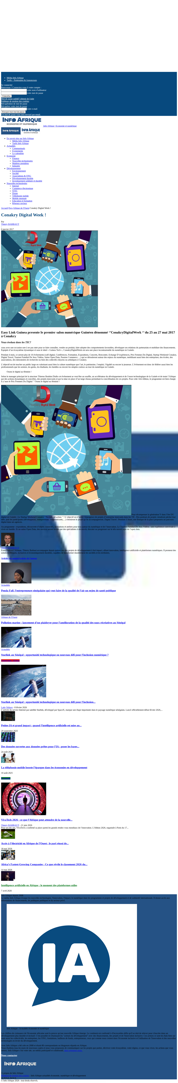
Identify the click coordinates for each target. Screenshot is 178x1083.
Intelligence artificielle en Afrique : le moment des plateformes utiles (39, 885)
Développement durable (22, 178)
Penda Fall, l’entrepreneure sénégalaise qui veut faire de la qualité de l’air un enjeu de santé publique (58, 590)
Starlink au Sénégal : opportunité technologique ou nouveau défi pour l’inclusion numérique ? (55, 654)
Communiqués (18, 148)
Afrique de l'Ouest (21, 208)
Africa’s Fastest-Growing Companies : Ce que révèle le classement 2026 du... (44, 864)
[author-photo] (7, 545)
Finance (15, 158)
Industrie (16, 166)
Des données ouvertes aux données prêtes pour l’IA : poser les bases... (40, 746)
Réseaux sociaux (19, 203)
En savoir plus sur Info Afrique (20, 138)
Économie (5, 778)
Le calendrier (18, 153)
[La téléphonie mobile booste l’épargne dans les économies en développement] (8, 762)
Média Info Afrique (15, 78)
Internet (15, 186)
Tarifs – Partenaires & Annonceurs (22, 80)
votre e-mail (32, 109)
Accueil (4, 208)
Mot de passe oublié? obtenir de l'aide (17, 99)
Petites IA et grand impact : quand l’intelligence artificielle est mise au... (41, 725)
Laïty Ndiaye (7, 707)
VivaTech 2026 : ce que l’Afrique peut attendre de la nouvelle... (36, 819)
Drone (15, 193)
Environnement (19, 171)
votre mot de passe (35, 93)
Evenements (17, 151)
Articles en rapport (10, 558)
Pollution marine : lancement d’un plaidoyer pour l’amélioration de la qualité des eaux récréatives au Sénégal (63, 622)
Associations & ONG (21, 176)
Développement (14, 168)
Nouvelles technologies (22, 161)
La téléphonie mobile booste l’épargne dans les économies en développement (44, 767)
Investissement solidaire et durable (27, 181)
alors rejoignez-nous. (73, 1050)
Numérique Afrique (10, 660)
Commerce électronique (22, 188)
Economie (11, 156)
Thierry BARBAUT (10, 224)
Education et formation (22, 201)
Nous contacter (9, 1055)
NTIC (15, 191)
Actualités (11, 146)
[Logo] (11, 134)
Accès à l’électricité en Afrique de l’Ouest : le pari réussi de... (35, 843)
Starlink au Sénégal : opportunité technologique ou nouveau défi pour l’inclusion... (48, 702)
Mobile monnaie (19, 198)
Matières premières (20, 163)
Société (15, 173)
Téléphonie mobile (20, 196)
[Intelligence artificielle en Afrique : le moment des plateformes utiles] (8, 880)
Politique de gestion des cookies (15, 101)
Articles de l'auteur (28, 558)
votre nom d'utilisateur (36, 90)
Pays (10, 208)
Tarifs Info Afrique (20, 143)
